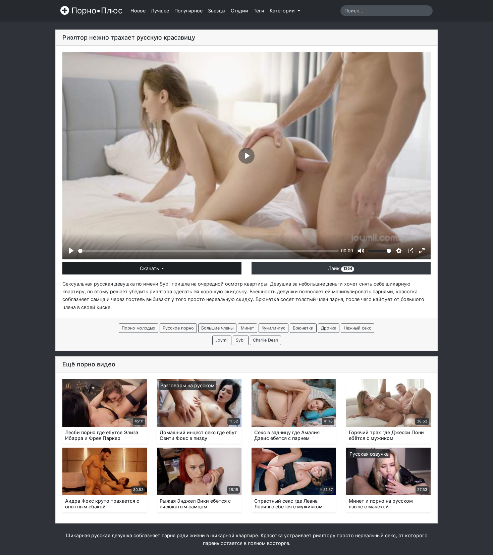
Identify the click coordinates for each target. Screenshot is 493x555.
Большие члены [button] (217, 328)
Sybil (165, 284)
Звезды (216, 10)
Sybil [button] (240, 340)
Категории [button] (283, 10)
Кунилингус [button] (273, 328)
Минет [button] (247, 328)
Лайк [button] (340, 268)
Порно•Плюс (95, 10)
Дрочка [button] (328, 328)
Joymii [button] (221, 340)
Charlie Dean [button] (265, 340)
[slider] (208, 251)
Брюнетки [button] (303, 328)
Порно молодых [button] (138, 328)
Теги (259, 10)
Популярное (188, 10)
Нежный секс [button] (357, 328)
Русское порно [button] (178, 328)
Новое (138, 10)
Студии (239, 10)
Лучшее (160, 10)
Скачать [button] (150, 268)
